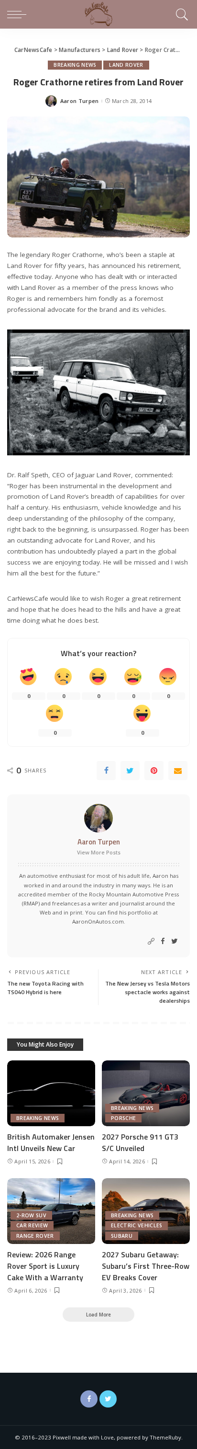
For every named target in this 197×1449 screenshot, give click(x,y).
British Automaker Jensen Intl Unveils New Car (51, 1142)
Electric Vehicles (136, 1225)
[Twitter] (130, 770)
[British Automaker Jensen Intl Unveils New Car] (51, 1093)
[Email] (177, 770)
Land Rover (126, 65)
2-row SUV (31, 1215)
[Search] (180, 14)
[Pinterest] (154, 770)
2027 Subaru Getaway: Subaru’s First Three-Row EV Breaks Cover (145, 1266)
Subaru (121, 1236)
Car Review (32, 1225)
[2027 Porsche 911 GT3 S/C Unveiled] (146, 1093)
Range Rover (35, 1236)
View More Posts (98, 852)
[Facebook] (106, 770)
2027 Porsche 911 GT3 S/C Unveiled (140, 1142)
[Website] (151, 941)
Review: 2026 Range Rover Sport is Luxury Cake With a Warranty (45, 1266)
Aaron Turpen (79, 100)
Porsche (123, 1118)
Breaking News (75, 65)
